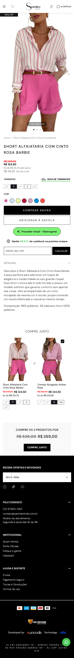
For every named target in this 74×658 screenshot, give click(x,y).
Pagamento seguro (13, 579)
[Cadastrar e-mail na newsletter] (66, 477)
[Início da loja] (33, 6)
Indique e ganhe (12, 551)
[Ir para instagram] (4, 487)
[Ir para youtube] (22, 487)
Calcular (61, 251)
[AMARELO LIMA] (18, 201)
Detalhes (10, 263)
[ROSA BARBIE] (6, 201)
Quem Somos (10, 541)
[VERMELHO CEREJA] (24, 201)
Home (8, 137)
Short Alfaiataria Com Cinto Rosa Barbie (34, 137)
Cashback (8, 555)
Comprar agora (37, 210)
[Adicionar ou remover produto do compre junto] (62, 341)
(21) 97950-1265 (12, 509)
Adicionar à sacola (37, 220)
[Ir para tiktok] (13, 486)
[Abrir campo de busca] (12, 6)
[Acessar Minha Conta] (51, 8)
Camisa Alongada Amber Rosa (51, 386)
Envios (6, 575)
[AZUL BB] (12, 201)
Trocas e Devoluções (15, 584)
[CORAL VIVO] (42, 201)
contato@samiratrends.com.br (20, 513)
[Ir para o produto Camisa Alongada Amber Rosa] (51, 359)
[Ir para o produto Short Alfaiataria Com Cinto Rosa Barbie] (17, 359)
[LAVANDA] (30, 201)
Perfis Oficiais (10, 546)
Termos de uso (11, 589)
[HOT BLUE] (36, 201)
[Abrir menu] (4, 6)
